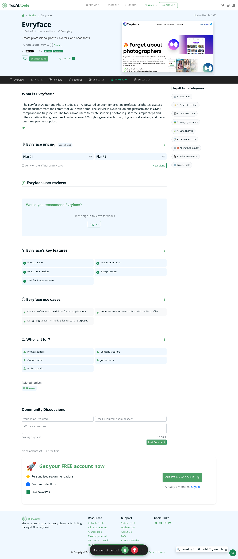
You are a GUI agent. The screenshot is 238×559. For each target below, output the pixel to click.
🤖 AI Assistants (182, 96)
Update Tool (128, 527)
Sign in (152, 5)
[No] (134, 550)
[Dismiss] (142, 550)
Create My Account (180, 477)
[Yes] (125, 550)
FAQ (123, 536)
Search (133, 5)
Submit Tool (128, 523)
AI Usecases (95, 531)
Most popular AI (97, 536)
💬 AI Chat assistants (184, 113)
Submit (170, 5)
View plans (158, 165)
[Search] (232, 552)
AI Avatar (30, 388)
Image (30, 51)
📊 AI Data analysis (183, 130)
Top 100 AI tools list (99, 540)
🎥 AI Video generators (185, 156)
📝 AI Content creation (185, 105)
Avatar (32, 15)
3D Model (58, 51)
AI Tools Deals (96, 523)
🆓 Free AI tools (182, 164)
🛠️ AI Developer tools (185, 139)
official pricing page (51, 165)
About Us (126, 531)
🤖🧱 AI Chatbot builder (186, 147)
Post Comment (156, 442)
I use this (68, 58)
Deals (115, 5)
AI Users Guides (130, 540)
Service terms (157, 552)
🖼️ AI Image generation (186, 122)
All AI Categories (97, 527)
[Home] (23, 15)
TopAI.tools (34, 518)
